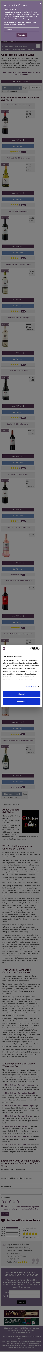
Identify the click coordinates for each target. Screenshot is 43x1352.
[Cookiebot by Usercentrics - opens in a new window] (30, 648)
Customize (20, 702)
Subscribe (21, 35)
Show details (30, 687)
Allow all (21, 694)
